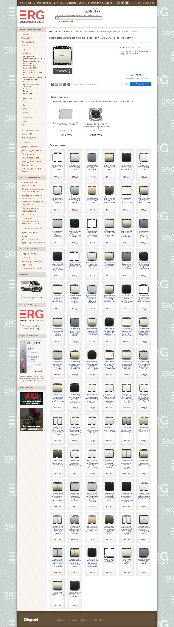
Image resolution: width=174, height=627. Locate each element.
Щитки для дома (29, 232)
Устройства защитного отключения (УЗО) (32, 190)
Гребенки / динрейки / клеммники (32, 203)
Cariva (24, 108)
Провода (25, 257)
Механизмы (28, 98)
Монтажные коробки (32, 261)
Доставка (58, 2)
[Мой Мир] (64, 84)
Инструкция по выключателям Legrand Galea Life (137, 52)
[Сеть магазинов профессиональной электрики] (31, 321)
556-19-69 (91, 11)
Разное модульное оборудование (30, 209)
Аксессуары (27, 93)
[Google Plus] (68, 84)
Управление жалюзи (31, 82)
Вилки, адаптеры (29, 165)
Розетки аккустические (32, 72)
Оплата (82, 2)
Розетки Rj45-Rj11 (30, 70)
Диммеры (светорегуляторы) (34, 77)
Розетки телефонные (31, 61)
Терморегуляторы (30, 79)
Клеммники (27, 264)
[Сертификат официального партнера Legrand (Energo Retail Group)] (31, 373)
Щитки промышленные (33, 242)
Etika (23, 105)
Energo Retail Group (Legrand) (60, 32)
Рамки (25, 91)
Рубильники (27, 214)
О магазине (25, 2)
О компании (60, 620)
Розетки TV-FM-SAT (30, 68)
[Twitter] (56, 84)
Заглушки (27, 86)
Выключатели (28, 56)
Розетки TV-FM (29, 65)
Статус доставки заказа (64, 21)
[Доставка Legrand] (31, 292)
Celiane (24, 45)
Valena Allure (27, 41)
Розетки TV (27, 63)
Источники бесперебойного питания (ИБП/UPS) (30, 221)
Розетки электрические (32, 58)
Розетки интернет (30, 75)
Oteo (23, 125)
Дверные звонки (29, 146)
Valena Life (26, 38)
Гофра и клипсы (29, 253)
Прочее (26, 89)
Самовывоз (70, 2)
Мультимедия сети (30, 157)
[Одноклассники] (60, 84)
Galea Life (26, 52)
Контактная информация (100, 2)
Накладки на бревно (31, 161)
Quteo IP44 (26, 134)
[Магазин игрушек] (31, 431)
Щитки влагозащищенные (31, 237)
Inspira (24, 49)
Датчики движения (31, 84)
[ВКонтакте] (52, 84)
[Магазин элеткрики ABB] (31, 404)
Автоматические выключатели (29, 184)
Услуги (73, 620)
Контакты (98, 620)
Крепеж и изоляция (31, 268)
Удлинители (27, 154)
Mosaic (24, 112)
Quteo (24, 121)
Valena (24, 34)
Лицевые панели (30, 101)
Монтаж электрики (42, 2)
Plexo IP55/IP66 (28, 137)
